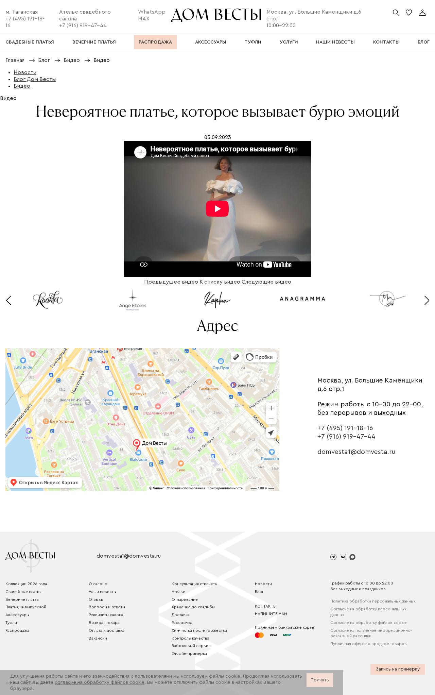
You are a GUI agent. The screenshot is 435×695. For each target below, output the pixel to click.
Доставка (181, 615)
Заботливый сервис (191, 646)
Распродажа (17, 630)
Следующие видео (266, 282)
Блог (259, 592)
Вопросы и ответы (107, 607)
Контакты (266, 606)
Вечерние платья (22, 599)
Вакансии (98, 638)
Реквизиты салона (106, 615)
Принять (320, 680)
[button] (8, 300)
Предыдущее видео (171, 282)
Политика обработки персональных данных (373, 601)
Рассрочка (182, 623)
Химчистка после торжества (199, 630)
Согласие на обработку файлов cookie (368, 623)
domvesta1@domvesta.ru (356, 451)
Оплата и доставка (106, 630)
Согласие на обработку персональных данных (368, 612)
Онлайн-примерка (189, 653)
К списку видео (219, 282)
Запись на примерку (398, 669)
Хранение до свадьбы (193, 607)
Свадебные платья (23, 592)
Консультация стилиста (194, 584)
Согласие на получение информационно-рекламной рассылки (371, 633)
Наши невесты (102, 592)
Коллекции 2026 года (26, 584)
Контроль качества (190, 638)
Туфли (11, 623)
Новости (263, 584)
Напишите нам (271, 614)
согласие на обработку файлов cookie (99, 682)
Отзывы (96, 599)
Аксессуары (17, 615)
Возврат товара (104, 623)
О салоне (98, 584)
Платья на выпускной (25, 607)
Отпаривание (185, 599)
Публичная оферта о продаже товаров (368, 644)
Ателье (178, 592)
